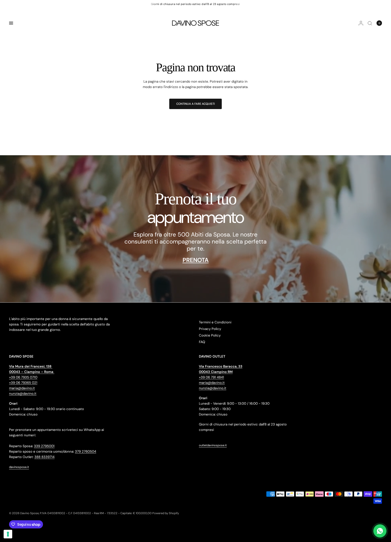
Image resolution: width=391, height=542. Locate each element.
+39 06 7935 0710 (23, 377)
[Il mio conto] (360, 23)
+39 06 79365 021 (23, 382)
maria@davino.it (22, 388)
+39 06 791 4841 (211, 377)
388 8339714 (44, 457)
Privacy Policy (210, 329)
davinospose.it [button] (19, 467)
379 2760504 (85, 451)
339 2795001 (44, 446)
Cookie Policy (210, 335)
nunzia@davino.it (22, 393)
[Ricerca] (369, 23)
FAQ (202, 342)
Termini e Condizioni (215, 322)
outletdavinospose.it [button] (213, 445)
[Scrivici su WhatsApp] (379, 530)
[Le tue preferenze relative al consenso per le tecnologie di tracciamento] (8, 534)
